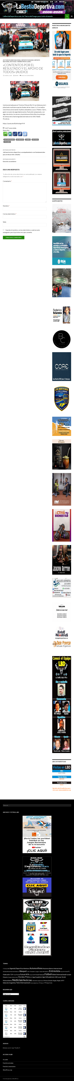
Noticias (17, 980)
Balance (17, 971)
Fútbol (48, 974)
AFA (8, 968)
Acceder (5, 1059)
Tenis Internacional (23, 983)
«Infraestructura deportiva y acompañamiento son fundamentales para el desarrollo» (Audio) (24, 152)
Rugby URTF (60, 980)
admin (16, 75)
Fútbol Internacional (59, 974)
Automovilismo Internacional (52, 968)
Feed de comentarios (9, 1066)
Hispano (5, 977)
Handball (68, 974)
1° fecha (5, 968)
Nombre (6, 206)
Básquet (23, 971)
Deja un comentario (27, 75)
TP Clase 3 (47, 983)
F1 (69, 971)
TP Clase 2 (7, 141)
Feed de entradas (8, 1063)
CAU (28, 971)
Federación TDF (8, 974)
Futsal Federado (40, 974)
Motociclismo (7, 980)
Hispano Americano (13, 977)
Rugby (55, 980)
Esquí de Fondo (64, 971)
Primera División (48, 980)
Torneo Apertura (34, 983)
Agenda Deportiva (16, 968)
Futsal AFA (24, 974)
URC (51, 983)
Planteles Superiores (38, 980)
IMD (31, 977)
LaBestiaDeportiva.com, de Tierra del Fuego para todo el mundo (28, 16)
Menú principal (71, 16)
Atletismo (26, 968)
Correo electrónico (9, 214)
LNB (55, 977)
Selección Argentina (9, 983)
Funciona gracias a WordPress (10, 1078)
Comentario (7, 181)
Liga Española (37, 977)
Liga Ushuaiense (48, 977)
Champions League (34, 971)
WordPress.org (7, 1070)
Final (14, 974)
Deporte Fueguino (27, 60)
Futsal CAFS (32, 974)
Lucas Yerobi (62, 977)
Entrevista (20, 139)
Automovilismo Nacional (12, 60)
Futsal (18, 974)
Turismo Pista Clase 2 (24, 61)
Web (4, 222)
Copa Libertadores (44, 971)
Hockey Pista (24, 977)
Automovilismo (9, 139)
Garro (28, 139)
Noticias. (35, 139)
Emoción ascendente (9, 160)
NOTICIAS (13, 61)
